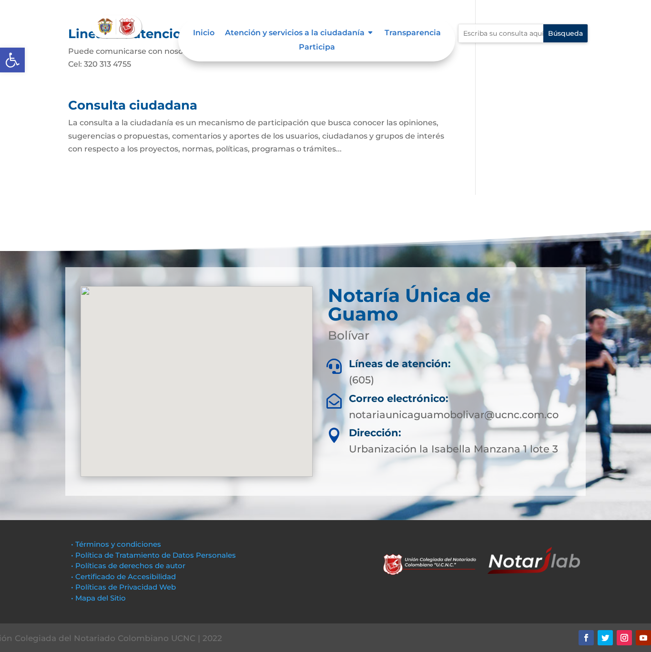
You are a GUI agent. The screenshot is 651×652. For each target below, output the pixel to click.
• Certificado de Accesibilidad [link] (123, 576)
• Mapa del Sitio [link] (99, 597)
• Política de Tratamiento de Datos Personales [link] (153, 555)
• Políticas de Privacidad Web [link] (123, 587)
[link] (12, 60)
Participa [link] (317, 47)
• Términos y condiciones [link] (116, 544)
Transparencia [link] (413, 33)
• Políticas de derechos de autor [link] (128, 565)
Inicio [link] (203, 33)
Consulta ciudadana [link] (132, 105)
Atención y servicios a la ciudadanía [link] (295, 33)
